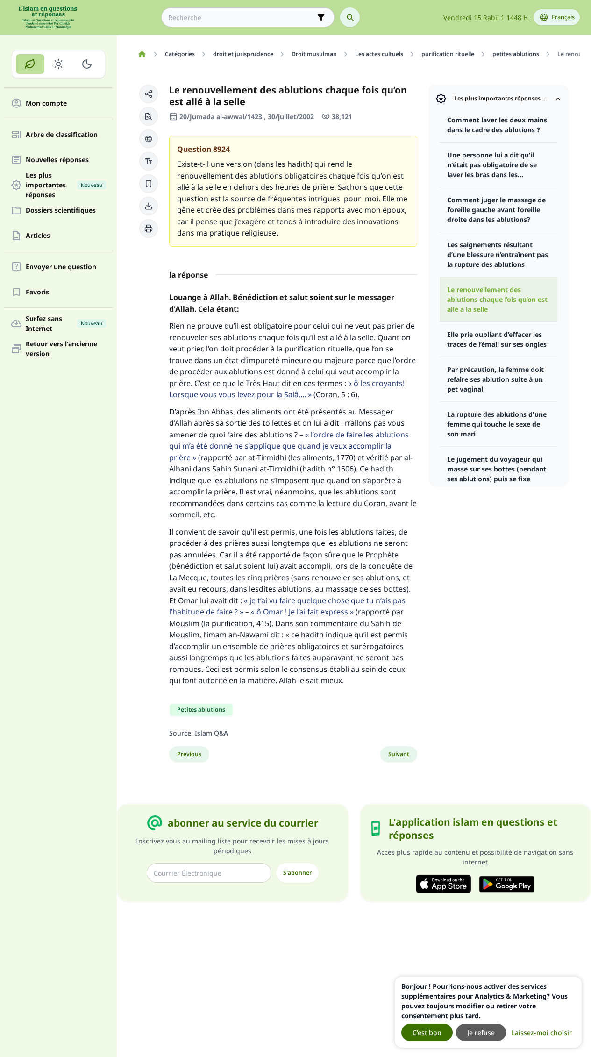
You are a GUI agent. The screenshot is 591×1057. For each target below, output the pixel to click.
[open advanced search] (321, 17)
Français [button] (563, 17)
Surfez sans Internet (64, 323)
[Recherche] (350, 17)
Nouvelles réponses (57, 160)
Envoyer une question (61, 267)
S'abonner (297, 873)
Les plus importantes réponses (64, 185)
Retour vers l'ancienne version (61, 348)
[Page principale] (142, 54)
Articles (38, 235)
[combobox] (241, 17)
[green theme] (30, 64)
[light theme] (58, 64)
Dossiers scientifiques (61, 210)
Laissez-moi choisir (542, 1032)
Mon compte (46, 103)
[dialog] (488, 1012)
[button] (148, 94)
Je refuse (481, 1032)
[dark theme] (86, 64)
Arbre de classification (62, 134)
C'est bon (427, 1032)
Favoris (37, 292)
